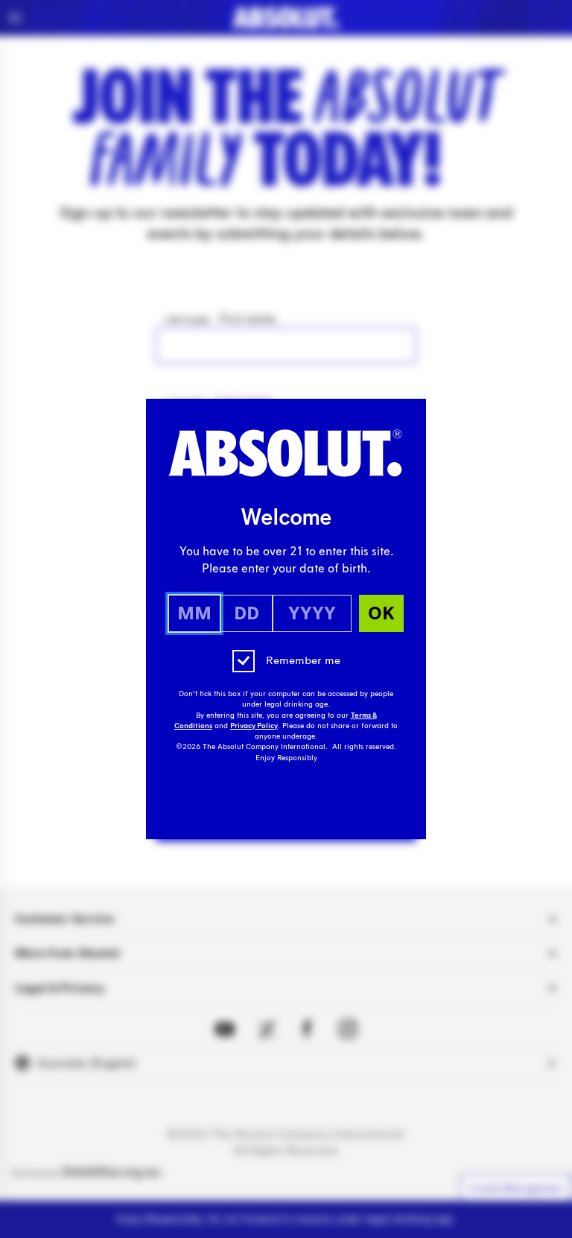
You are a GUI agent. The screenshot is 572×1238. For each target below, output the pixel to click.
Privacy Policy (254, 725)
